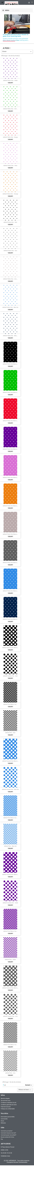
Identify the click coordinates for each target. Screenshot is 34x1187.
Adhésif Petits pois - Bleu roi (10, 310)
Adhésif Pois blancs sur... (10, 707)
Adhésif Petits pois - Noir (10, 225)
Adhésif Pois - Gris (10, 1076)
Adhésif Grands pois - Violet (10, 905)
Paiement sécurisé (6, 1109)
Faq (2, 1142)
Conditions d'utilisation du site (8, 1105)
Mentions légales (5, 1101)
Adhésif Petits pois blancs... (10, 367)
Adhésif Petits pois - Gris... (10, 282)
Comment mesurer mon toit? (8, 1135)
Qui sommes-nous (5, 1103)
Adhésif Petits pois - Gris (10, 253)
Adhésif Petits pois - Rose (10, 168)
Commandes (4, 1121)
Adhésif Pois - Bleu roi (10, 849)
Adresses (3, 1125)
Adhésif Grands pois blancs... (10, 650)
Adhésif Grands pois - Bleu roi (10, 792)
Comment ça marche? (6, 1133)
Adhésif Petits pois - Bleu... (10, 338)
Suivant (28, 1088)
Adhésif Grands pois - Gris (10, 1019)
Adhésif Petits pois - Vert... (10, 111)
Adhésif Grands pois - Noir (10, 679)
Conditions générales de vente (9, 1107)
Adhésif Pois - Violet (10, 962)
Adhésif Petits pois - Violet (10, 83)
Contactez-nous (5, 1159)
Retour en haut (25, 1093)
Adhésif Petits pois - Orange (10, 197)
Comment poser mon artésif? (8, 1138)
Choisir (17, 54)
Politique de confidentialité (8, 1111)
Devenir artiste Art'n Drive (7, 1140)
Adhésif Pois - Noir (10, 735)
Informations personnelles (8, 1119)
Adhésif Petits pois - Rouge (10, 140)
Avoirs (2, 1123)
